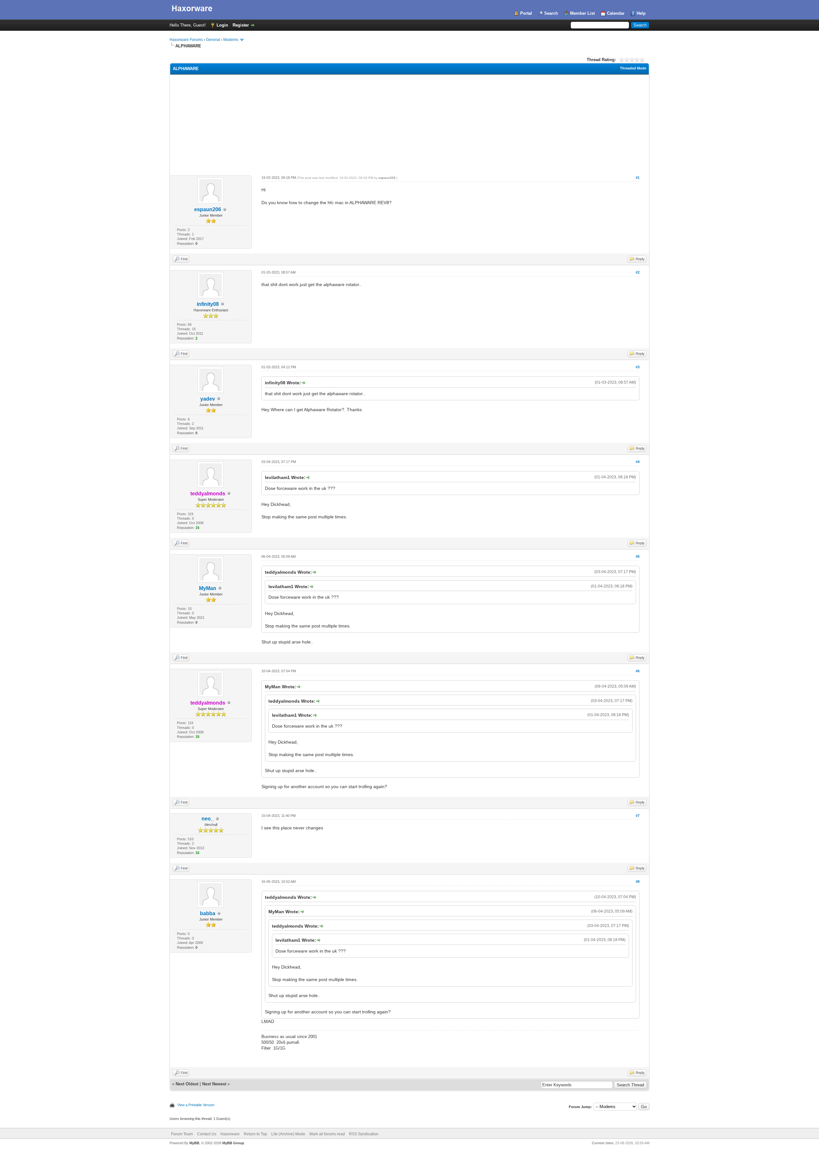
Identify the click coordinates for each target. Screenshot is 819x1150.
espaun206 (207, 209)
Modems (230, 39)
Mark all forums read (327, 1134)
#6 (638, 671)
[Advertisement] (409, 122)
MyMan (207, 588)
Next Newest (214, 1084)
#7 (638, 816)
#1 (638, 178)
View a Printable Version (195, 1105)
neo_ (208, 818)
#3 (638, 367)
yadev (207, 399)
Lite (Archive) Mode (288, 1134)
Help (641, 13)
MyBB (194, 1143)
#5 (638, 556)
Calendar (615, 13)
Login (222, 25)
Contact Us (206, 1134)
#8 (638, 881)
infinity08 (208, 304)
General (213, 39)
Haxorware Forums (186, 39)
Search (551, 13)
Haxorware (230, 1134)
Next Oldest (187, 1084)
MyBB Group (233, 1143)
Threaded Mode (633, 68)
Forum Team (182, 1134)
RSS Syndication (363, 1134)
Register (241, 25)
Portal (526, 13)
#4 (638, 462)
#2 (638, 272)
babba (207, 913)
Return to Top (255, 1134)
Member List (582, 13)
